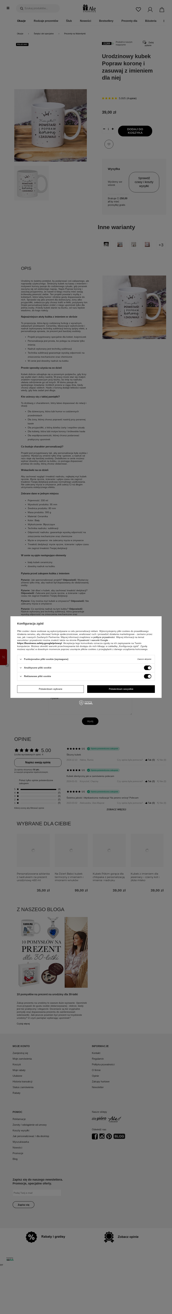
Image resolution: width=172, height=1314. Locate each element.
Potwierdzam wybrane (50, 689)
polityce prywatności (104, 637)
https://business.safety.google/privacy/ (39, 643)
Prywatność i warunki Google (92, 640)
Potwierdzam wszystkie (121, 689)
